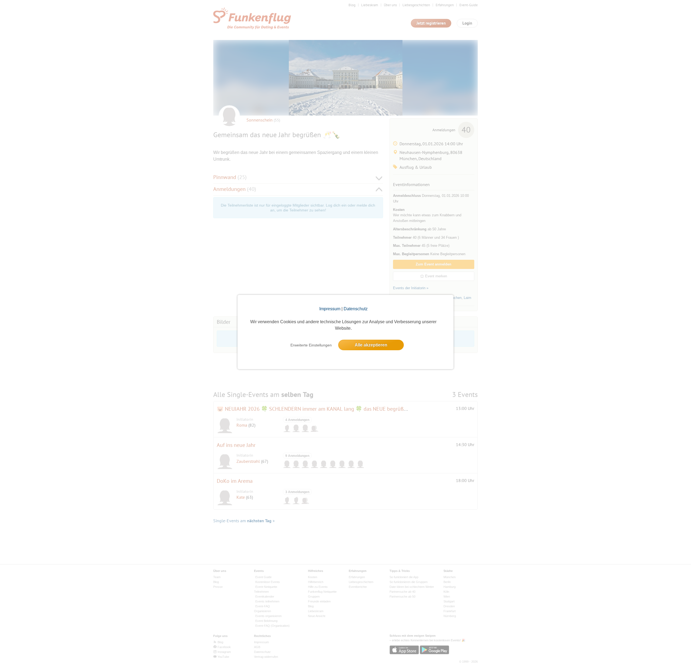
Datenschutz (356, 308)
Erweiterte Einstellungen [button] (311, 345)
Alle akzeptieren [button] (371, 345)
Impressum (329, 308)
